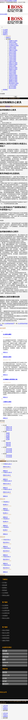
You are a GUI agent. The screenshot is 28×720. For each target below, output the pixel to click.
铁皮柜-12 (5, 504)
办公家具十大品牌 (12, 0)
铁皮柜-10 (5, 521)
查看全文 (5, 352)
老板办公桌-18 (7, 492)
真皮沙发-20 (6, 550)
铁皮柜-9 (5, 530)
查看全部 (2, 499)
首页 (1, 98)
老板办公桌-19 (7, 483)
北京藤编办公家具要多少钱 (10, 379)
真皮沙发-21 (6, 542)
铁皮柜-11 (5, 513)
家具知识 (5, 98)
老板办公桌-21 (7, 466)
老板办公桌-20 (7, 475)
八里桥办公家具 (7, 401)
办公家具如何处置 (9, 323)
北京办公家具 (3, 0)
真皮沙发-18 (6, 567)
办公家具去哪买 (7, 334)
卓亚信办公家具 (7, 356)
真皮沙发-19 (6, 559)
